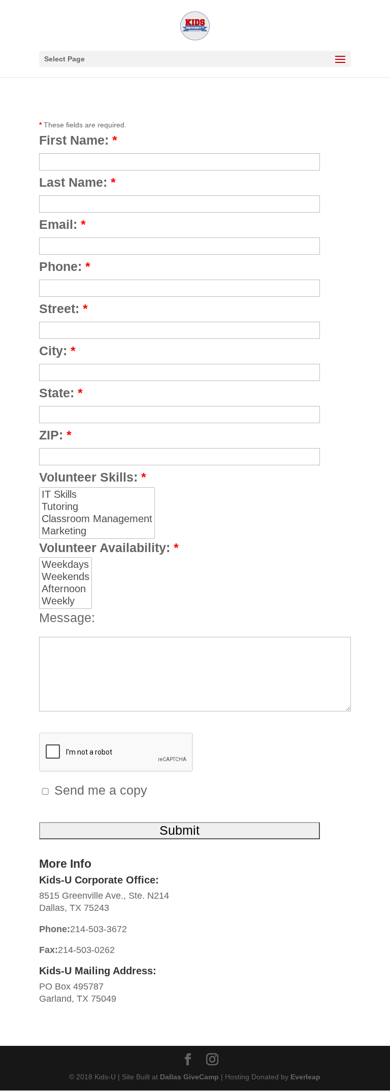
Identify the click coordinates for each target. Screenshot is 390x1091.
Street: (63, 309)
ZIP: (55, 435)
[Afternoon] (65, 589)
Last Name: (77, 183)
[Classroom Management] (97, 519)
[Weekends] (65, 577)
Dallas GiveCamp (189, 1077)
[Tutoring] (97, 507)
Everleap (305, 1077)
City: (57, 351)
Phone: (64, 267)
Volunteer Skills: (92, 477)
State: (61, 393)
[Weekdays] (65, 565)
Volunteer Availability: (109, 548)
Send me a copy (99, 791)
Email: (62, 225)
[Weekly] (65, 601)
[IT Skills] (97, 495)
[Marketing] (97, 531)
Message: (67, 618)
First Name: (78, 140)
